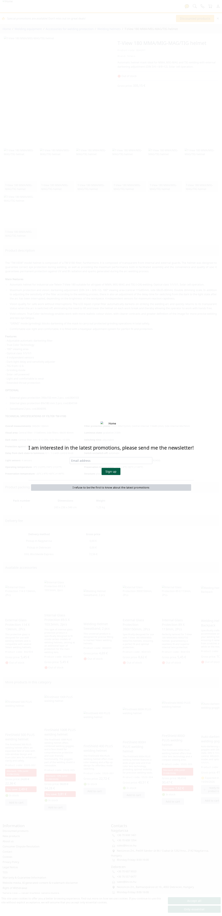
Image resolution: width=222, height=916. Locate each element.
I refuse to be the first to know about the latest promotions (111, 487)
